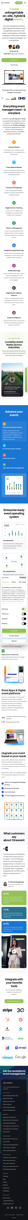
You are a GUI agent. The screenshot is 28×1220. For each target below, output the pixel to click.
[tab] (14, 431)
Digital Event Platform (9, 1101)
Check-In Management (9, 1110)
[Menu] (25, 3)
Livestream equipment (9, 1163)
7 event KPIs (6, 1141)
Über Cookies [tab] (22, 582)
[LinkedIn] (8, 1207)
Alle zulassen (14, 630)
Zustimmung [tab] (5, 582)
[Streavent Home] (5, 3)
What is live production (9, 1160)
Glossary (5, 1185)
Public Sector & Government (11, 1120)
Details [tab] (14, 582)
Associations (6, 1131)
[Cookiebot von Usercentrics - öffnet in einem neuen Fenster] (19, 578)
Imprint (14, 1217)
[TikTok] (20, 1207)
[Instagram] (16, 1207)
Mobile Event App (8, 1098)
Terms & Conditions (10, 1214)
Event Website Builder (9, 1107)
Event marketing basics (9, 1150)
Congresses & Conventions (10, 1129)
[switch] (24, 614)
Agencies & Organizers (9, 1117)
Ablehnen (14, 641)
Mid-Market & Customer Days (11, 1126)
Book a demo (6, 1198)
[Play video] (12, 380)
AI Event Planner (7, 1104)
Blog (4, 1179)
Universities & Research (9, 1123)
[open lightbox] (14, 952)
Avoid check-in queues (9, 1147)
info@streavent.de (8, 1203)
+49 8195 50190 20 (8, 1200)
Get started (19, 2)
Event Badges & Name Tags (10, 1095)
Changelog (6, 1190)
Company (5, 1176)
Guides (5, 1182)
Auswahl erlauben (14, 635)
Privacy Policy (19, 1214)
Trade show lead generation (10, 1144)
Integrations (6, 1188)
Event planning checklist (9, 1169)
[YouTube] (12, 1207)
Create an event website (10, 1157)
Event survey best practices (10, 1166)
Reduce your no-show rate (10, 1139)
